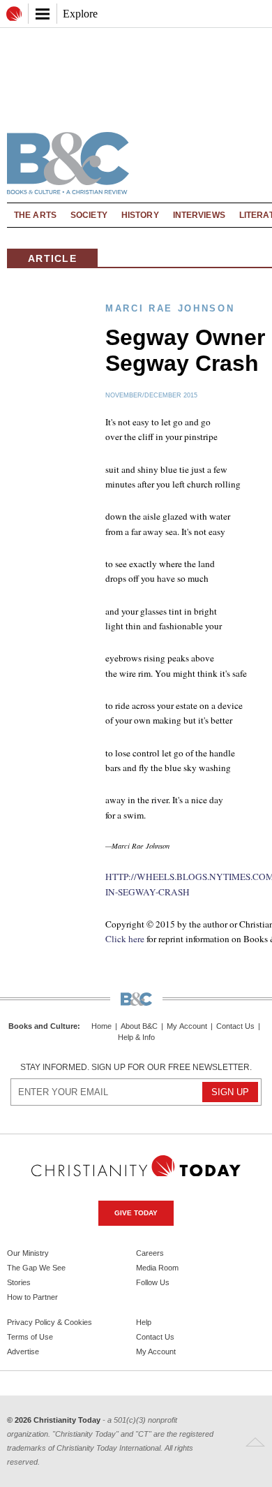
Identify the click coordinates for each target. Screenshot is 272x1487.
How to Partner (32, 1297)
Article (52, 258)
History (140, 215)
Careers (150, 1253)
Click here (124, 938)
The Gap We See (36, 1267)
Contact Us (235, 1026)
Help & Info (136, 1037)
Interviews (199, 215)
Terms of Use (30, 1337)
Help (143, 1322)
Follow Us (152, 1282)
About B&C (139, 1026)
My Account (187, 1026)
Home (101, 1026)
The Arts (35, 215)
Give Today (136, 1213)
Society (88, 215)
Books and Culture (42, 1026)
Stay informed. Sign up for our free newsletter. (136, 1067)
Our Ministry (28, 1253)
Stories (19, 1282)
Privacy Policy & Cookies (49, 1322)
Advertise (23, 1351)
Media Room (157, 1267)
